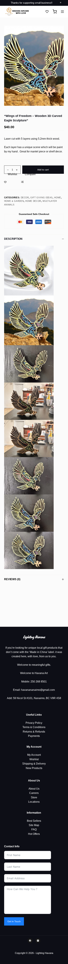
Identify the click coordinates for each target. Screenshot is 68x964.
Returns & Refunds (34, 731)
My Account (34, 754)
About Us (34, 788)
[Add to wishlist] (10, 182)
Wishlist (34, 759)
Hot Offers (34, 834)
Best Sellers (34, 820)
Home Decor (33, 201)
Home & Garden (14, 201)
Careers (34, 793)
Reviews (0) (12, 579)
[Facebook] (30, 940)
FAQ (34, 829)
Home (57, 197)
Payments (34, 736)
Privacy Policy (34, 722)
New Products (34, 768)
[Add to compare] (28, 182)
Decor (25, 197)
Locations (34, 801)
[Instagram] (37, 940)
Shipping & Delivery (34, 763)
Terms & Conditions (33, 727)
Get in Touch (14, 921)
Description (13, 238)
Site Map (34, 825)
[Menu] (62, 11)
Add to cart (43, 169)
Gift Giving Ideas (41, 197)
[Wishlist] (47, 11)
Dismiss (60, 2)
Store (34, 797)
